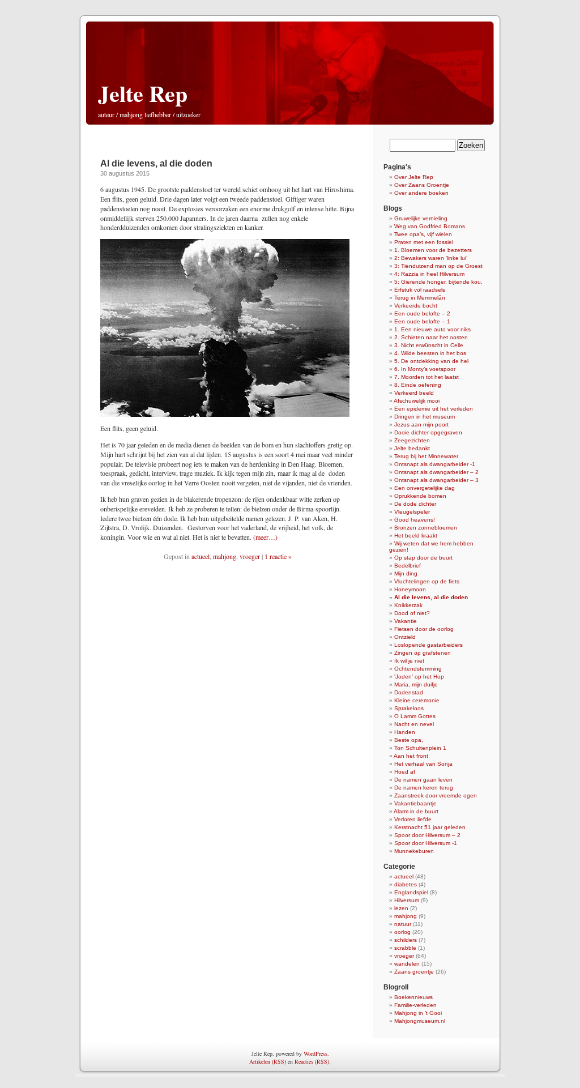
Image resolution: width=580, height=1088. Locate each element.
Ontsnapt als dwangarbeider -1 (434, 464)
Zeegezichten (412, 440)
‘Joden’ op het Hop (419, 676)
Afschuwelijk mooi (417, 401)
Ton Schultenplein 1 (420, 748)
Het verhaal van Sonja (423, 764)
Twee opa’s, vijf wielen (423, 234)
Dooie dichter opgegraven (428, 432)
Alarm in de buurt (416, 811)
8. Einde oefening (417, 385)
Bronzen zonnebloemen (425, 527)
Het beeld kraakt (415, 535)
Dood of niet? (412, 613)
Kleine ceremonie (417, 700)
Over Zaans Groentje (421, 185)
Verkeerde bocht (415, 305)
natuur (402, 924)
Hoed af (404, 772)
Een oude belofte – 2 (422, 313)
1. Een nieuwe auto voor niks (432, 329)
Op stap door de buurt (423, 557)
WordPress (315, 1053)
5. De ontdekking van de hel (431, 361)
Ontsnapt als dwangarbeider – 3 (436, 480)
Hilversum (406, 900)
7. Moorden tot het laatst (426, 377)
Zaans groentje (414, 971)
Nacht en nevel (414, 724)
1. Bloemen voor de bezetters (433, 250)
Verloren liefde (413, 819)
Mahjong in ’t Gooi (418, 1013)
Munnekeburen (414, 851)
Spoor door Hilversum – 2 (427, 835)
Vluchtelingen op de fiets (426, 581)
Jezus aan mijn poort (421, 424)
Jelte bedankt (412, 448)
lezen (401, 908)
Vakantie (405, 621)
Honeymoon (410, 589)
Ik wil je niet (409, 661)
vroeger (250, 556)
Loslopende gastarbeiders (428, 645)
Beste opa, (408, 740)
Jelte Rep (142, 93)
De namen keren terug (423, 787)
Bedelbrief (407, 565)
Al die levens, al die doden (156, 163)
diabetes (405, 884)
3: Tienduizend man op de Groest (438, 266)
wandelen (407, 964)
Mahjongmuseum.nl (419, 1021)
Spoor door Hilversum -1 (425, 843)
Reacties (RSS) (312, 1061)
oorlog (402, 932)
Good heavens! (414, 520)
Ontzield (405, 637)
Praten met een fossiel (423, 242)
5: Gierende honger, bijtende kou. (438, 282)
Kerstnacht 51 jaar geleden (430, 827)
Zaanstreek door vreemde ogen (435, 795)
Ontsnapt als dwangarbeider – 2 (436, 472)
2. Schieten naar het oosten (431, 337)
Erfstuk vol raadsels (419, 290)
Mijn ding (405, 573)
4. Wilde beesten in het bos (430, 353)
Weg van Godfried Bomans (429, 226)
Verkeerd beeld (414, 393)
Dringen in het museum (424, 416)
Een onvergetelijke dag (424, 488)
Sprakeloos (409, 708)
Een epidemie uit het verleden (433, 409)
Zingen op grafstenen (422, 653)
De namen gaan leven (423, 779)
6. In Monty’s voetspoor (424, 369)
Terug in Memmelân (419, 298)
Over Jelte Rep (413, 177)
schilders (405, 940)
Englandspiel (411, 892)
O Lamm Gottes (415, 716)
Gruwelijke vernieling (420, 218)
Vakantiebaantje (415, 803)
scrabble (405, 948)
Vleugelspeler (412, 512)
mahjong (224, 556)
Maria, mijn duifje (416, 684)
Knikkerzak (408, 605)
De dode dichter (415, 504)
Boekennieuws (413, 997)
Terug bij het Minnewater (426, 456)
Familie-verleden (415, 1005)
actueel (200, 556)
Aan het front (411, 756)
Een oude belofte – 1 (422, 321)
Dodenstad (408, 692)
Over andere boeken (421, 193)
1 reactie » (278, 556)
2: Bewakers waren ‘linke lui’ (430, 258)
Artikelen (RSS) (267, 1061)
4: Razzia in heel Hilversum (429, 274)
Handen (404, 732)
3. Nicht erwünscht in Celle (428, 345)
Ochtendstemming (418, 668)
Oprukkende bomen (420, 496)
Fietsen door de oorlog (424, 629)
